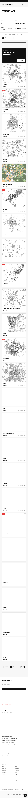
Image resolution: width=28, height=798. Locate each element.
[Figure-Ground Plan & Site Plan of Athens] (14, 201)
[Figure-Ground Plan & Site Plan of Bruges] (14, 649)
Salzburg (16, 774)
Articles (11, 712)
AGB (2, 787)
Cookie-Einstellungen (6, 789)
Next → (22, 666)
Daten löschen (12, 787)
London (16, 780)
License (11, 789)
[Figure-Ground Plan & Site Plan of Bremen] (14, 599)
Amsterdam (17, 782)
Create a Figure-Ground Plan (8, 742)
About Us (4, 712)
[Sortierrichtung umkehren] (15, 38)
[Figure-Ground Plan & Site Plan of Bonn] (14, 500)
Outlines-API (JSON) (16, 755)
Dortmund (4, 776)
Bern (16, 776)
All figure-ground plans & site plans (12, 34)
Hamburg (4, 768)
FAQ (7, 712)
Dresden (3, 780)
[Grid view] (3, 38)
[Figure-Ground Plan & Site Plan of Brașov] (14, 549)
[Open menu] (25, 4)
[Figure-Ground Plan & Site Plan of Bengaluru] (14, 350)
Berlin (3, 766)
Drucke (3, 727)
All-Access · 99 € (6, 704)
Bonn (16, 766)
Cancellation (17, 789)
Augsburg (17, 770)
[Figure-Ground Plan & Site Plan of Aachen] (14, 76)
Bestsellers (4, 702)
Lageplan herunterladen (7, 736)
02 (13, 666)
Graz (16, 772)
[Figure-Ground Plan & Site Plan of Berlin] (14, 375)
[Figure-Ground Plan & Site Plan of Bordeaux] (14, 525)
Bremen (3, 778)
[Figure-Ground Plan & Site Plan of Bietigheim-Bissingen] (14, 425)
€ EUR (2, 794)
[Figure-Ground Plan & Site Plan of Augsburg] (14, 226)
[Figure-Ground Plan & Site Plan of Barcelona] (14, 275)
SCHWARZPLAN (7, 4)
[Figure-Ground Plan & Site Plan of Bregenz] (14, 574)
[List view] (5, 38)
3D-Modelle (4, 725)
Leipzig (3, 774)
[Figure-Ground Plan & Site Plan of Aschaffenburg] (14, 176)
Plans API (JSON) (6, 755)
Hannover (4, 782)
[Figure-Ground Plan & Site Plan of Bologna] (14, 475)
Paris (16, 778)
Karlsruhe (17, 768)
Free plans (4, 699)
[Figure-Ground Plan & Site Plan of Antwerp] (14, 101)
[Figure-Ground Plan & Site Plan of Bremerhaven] (14, 624)
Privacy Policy (6, 787)
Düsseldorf (4, 772)
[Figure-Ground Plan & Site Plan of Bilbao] (14, 450)
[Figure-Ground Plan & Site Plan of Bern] (14, 400)
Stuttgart (4, 770)
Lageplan (4, 723)
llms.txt (15, 753)
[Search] (22, 4)
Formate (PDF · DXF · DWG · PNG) (9, 729)
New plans (4, 700)
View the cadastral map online (9, 740)
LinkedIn (3, 717)
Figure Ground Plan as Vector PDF (9, 744)
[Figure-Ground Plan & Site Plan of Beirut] (14, 325)
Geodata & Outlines (6, 747)
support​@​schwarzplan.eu (7, 710)
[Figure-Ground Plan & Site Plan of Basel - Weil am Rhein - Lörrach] (14, 300)
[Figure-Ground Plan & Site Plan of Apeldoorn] (14, 126)
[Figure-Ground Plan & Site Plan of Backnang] (14, 250)
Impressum (18, 787)
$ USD (5, 794)
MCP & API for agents (7, 753)
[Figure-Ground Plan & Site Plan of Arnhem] (14, 151)
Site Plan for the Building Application (10, 738)
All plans (5, 697)
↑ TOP (22, 789)
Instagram (4, 714)
